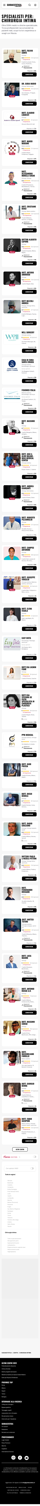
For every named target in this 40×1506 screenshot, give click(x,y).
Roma (3, 1385)
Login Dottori (5, 1440)
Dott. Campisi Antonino (28, 548)
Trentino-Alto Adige (13, 1220)
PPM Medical (27, 734)
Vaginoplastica (11, 1251)
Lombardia (10, 1198)
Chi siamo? (5, 1426)
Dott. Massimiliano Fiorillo (28, 1054)
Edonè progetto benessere (9, 1372)
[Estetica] (14, 5)
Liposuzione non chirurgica (9, 1413)
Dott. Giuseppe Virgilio (28, 578)
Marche (9, 1200)
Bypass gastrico (6, 1407)
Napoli (3, 1391)
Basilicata (10, 1183)
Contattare (29, 74)
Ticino (9, 1215)
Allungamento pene (13, 1241)
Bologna (4, 1397)
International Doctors (8, 1451)
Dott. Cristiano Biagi (29, 207)
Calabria (9, 1185)
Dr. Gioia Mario (29, 83)
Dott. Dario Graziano (27, 824)
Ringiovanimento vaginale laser (16, 1247)
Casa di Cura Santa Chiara (28, 361)
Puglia (9, 1206)
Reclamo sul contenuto (8, 1432)
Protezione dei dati (11, 1487)
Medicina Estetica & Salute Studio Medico (14, 1374)
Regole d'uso (22, 1487)
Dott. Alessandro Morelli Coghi (28, 173)
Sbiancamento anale (13, 1249)
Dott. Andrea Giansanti (28, 487)
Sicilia (9, 1213)
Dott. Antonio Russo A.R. (28, 989)
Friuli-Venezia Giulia (13, 1191)
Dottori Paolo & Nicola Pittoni (29, 857)
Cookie (30, 1487)
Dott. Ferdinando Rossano (27, 889)
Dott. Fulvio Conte (27, 51)
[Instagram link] (13, 1458)
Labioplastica (11, 1245)
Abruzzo (9, 1180)
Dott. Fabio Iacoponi (27, 1119)
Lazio (9, 1193)
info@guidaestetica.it (28, 1482)
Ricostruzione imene (7, 1416)
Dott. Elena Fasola (27, 609)
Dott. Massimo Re (28, 422)
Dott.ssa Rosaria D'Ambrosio (10, 1377)
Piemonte (10, 1204)
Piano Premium (6, 1443)
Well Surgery (28, 332)
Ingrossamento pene (13, 1243)
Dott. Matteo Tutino (28, 920)
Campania (10, 1187)
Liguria (9, 1196)
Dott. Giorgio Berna (28, 1084)
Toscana (9, 1217)
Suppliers (4, 1448)
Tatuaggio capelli (6, 1410)
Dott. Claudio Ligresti (28, 113)
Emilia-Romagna (12, 1189)
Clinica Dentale (6, 1369)
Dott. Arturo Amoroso (28, 273)
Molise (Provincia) (12, 1202)
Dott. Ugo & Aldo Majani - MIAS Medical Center (28, 457)
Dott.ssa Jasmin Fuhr (29, 668)
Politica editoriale (12, 1492)
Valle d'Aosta (11, 1224)
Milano (4, 1388)
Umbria (9, 1222)
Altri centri (20, 1149)
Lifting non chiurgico (7, 1404)
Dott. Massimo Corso (28, 1022)
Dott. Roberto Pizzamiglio (28, 518)
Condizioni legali (25, 1490)
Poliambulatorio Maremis (9, 1366)
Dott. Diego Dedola (27, 794)
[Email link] (27, 1458)
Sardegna (10, 1211)
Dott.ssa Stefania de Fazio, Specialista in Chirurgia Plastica (28, 700)
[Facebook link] (20, 1458)
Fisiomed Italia (28, 390)
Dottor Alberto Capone (29, 240)
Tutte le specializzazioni (14, 1238)
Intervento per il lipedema (9, 1419)
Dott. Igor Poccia (26, 765)
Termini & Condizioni (25, 1492)
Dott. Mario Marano (27, 142)
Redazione (5, 1429)
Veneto (9, 1226)
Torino (3, 1394)
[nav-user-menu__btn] (35, 5)
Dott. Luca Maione (26, 956)
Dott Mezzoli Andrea (27, 302)
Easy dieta (26, 638)
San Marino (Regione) (13, 1209)
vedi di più (24, 307)
